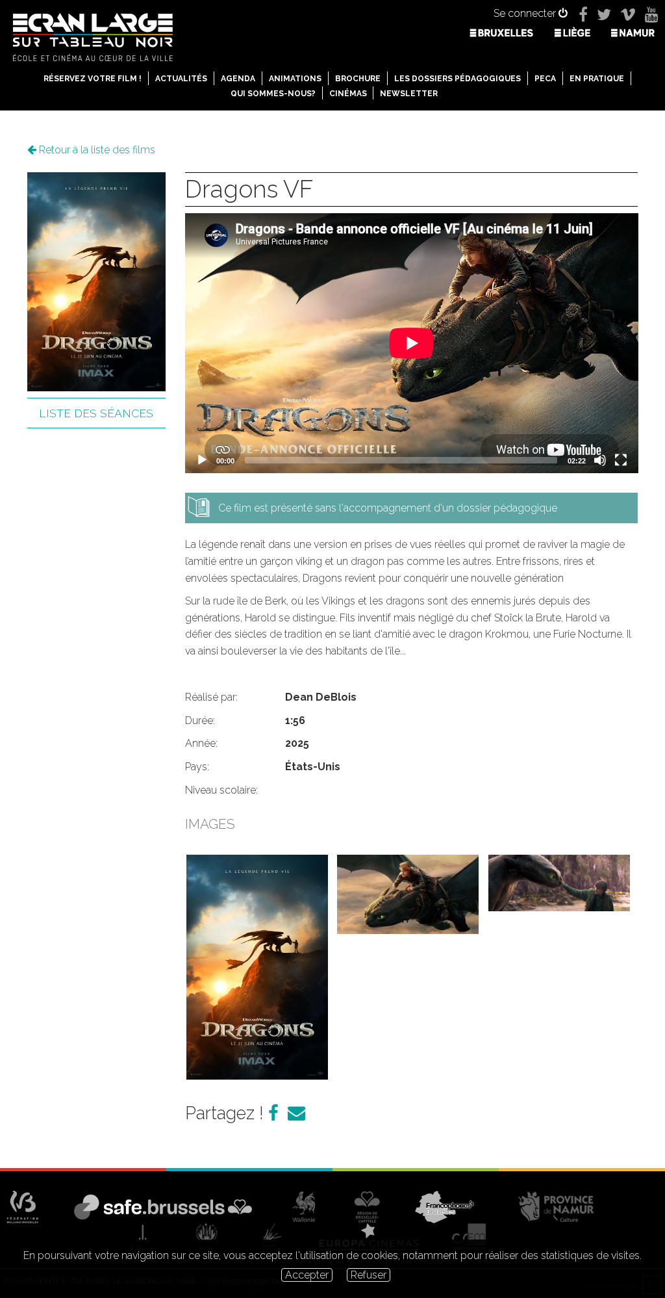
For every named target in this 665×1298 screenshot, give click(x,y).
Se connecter (526, 13)
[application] (411, 343)
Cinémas (348, 93)
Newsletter (409, 93)
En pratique (597, 78)
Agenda (238, 78)
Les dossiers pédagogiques (457, 78)
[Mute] (600, 460)
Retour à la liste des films (95, 150)
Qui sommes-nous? (273, 93)
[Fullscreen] (620, 460)
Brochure (358, 78)
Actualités (181, 78)
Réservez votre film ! (93, 78)
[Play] (201, 460)
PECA (545, 78)
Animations (295, 78)
